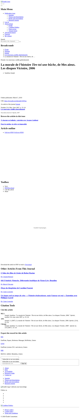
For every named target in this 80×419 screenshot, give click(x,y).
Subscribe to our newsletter (10, 361)
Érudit (10, 25)
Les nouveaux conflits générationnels (16, 55)
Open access (12, 29)
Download (28, 264)
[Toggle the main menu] (1, 5)
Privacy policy (9, 410)
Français (7, 34)
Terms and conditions (11, 413)
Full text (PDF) (9, 132)
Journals (11, 15)
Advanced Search (10, 32)
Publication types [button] (10, 13)
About (11, 24)
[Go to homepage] (5, 1)
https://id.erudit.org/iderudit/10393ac (15, 101)
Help (6, 370)
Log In (7, 22)
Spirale (7, 53)
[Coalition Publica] (7, 405)
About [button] (7, 24)
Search (3, 39)
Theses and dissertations (16, 17)
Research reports (14, 20)
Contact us (8, 375)
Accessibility (9, 371)
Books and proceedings (16, 18)
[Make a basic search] (20, 41)
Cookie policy (9, 411)
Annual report (13, 31)
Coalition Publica (14, 27)
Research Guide (10, 373)
